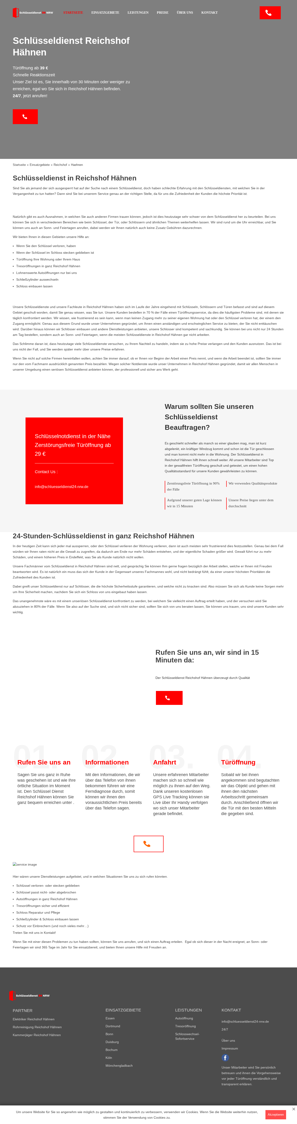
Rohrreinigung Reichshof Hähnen (37, 1027)
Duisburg (112, 1042)
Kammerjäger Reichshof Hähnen (37, 1035)
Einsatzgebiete (105, 12)
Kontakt (209, 12)
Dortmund (113, 1026)
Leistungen (138, 12)
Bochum (112, 1050)
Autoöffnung (184, 1018)
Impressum (230, 1048)
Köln (109, 1058)
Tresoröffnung (185, 1026)
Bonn (109, 1034)
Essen (110, 1018)
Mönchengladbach (119, 1065)
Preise (162, 12)
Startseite (73, 12)
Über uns (185, 12)
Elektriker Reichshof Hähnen (34, 1019)
